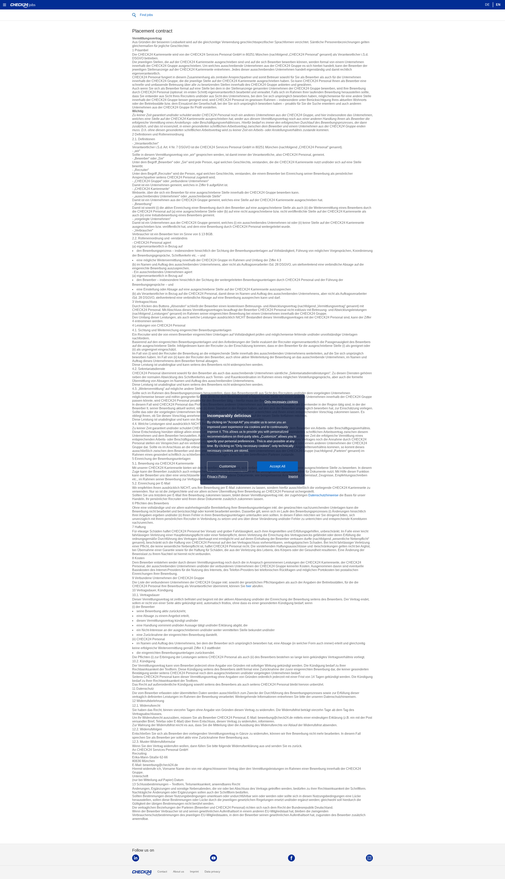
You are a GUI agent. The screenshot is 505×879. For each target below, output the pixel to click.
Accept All (277, 466)
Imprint (293, 476)
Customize (227, 466)
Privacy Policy (217, 476)
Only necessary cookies (281, 401)
